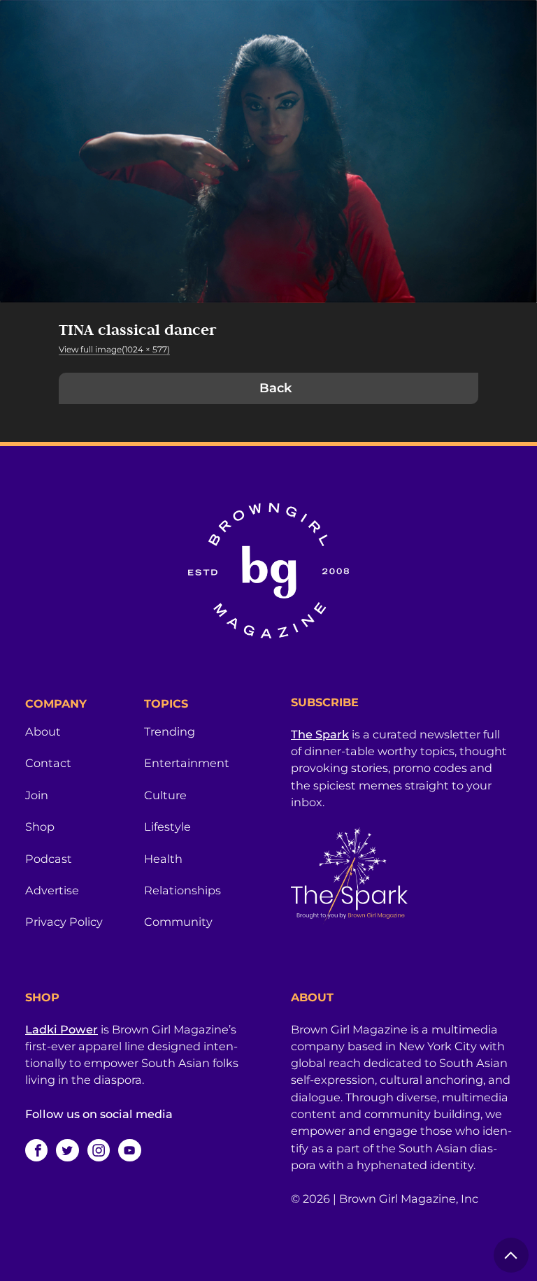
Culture (165, 795)
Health (163, 859)
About (43, 731)
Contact (48, 763)
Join (36, 795)
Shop (40, 826)
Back (275, 388)
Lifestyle (167, 826)
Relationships (182, 890)
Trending (169, 731)
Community (178, 922)
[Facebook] (36, 1150)
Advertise (52, 890)
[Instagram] (98, 1150)
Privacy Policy (64, 922)
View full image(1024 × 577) (114, 349)
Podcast (48, 859)
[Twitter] (67, 1150)
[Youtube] (129, 1150)
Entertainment (186, 763)
